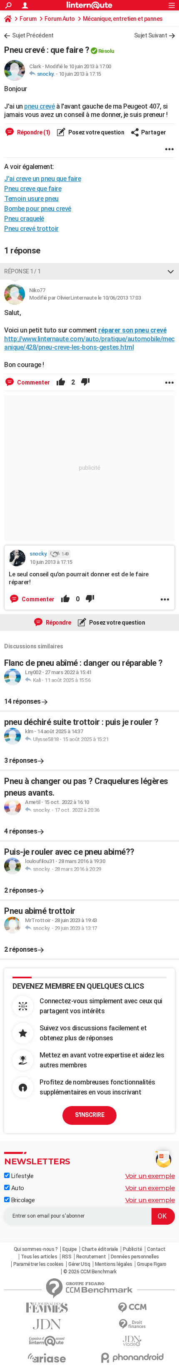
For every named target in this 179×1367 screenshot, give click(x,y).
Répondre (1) (33, 132)
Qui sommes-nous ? (36, 1249)
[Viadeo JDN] (132, 1341)
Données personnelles (135, 1257)
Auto (17, 1188)
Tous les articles (39, 1257)
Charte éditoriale (100, 1249)
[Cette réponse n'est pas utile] (85, 382)
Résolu (106, 51)
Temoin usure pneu (31, 199)
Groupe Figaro (152, 1264)
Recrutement (91, 1257)
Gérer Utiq (79, 1264)
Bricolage (22, 1200)
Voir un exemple (150, 1176)
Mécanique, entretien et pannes (123, 18)
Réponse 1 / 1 (22, 271)
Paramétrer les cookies (38, 1264)
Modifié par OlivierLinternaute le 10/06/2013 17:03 (85, 298)
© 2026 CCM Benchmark (89, 1272)
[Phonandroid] (132, 1357)
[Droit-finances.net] (132, 1324)
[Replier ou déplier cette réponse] (170, 271)
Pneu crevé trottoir (31, 229)
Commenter (33, 382)
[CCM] (132, 1307)
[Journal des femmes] (47, 1307)
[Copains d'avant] (47, 1341)
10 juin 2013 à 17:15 (80, 74)
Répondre (58, 622)
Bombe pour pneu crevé (37, 209)
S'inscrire (89, 1114)
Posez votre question (95, 132)
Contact (156, 1249)
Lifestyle (21, 1176)
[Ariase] (47, 1357)
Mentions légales (113, 1264)
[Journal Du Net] (47, 1324)
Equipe (69, 1249)
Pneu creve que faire (32, 189)
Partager (153, 132)
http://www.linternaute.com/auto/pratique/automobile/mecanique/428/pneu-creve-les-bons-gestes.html (89, 343)
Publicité (132, 1249)
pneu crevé (39, 106)
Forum (28, 18)
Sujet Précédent (33, 35)
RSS (67, 1257)
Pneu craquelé (24, 219)
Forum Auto (60, 18)
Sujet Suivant (150, 35)
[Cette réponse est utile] (60, 382)
